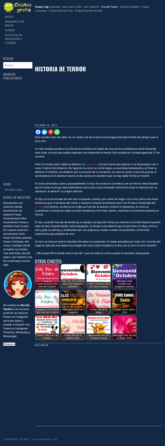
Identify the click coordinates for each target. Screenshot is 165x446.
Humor (10, 30)
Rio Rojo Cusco (13, 189)
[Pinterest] (50, 132)
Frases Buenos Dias (61, 10)
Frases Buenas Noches (89, 10)
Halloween (41, 345)
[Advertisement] (98, 39)
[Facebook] (38, 132)
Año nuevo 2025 (71, 7)
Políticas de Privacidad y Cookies (13, 39)
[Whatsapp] (57, 132)
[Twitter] (44, 132)
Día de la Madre (129, 7)
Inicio (9, 17)
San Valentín (91, 7)
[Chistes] (17, 12)
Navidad (55, 7)
